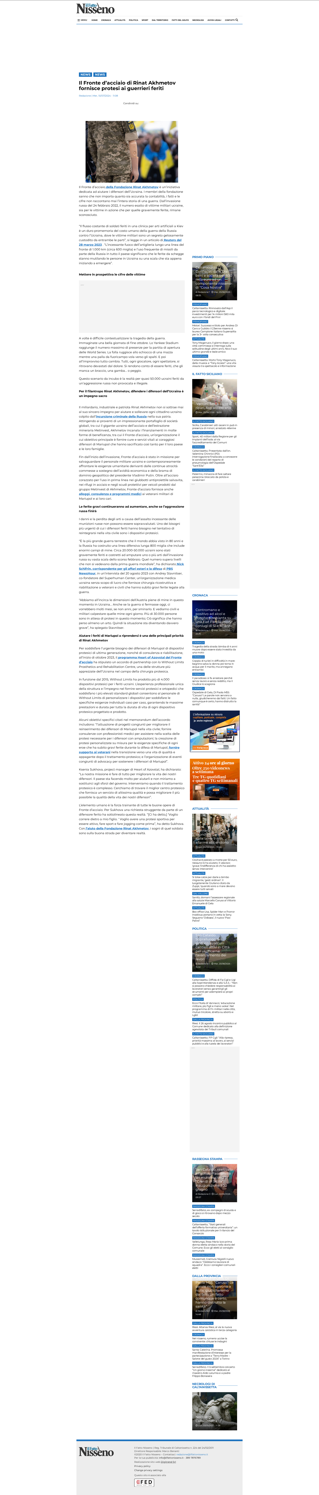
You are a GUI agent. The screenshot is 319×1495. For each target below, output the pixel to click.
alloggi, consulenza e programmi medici (110, 494)
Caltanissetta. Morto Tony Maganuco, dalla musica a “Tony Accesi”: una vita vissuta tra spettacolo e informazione (214, 363)
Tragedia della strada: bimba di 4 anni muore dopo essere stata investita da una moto (214, 649)
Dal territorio (160, 20)
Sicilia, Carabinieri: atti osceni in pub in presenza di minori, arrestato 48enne (214, 427)
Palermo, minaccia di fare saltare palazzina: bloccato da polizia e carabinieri (211, 477)
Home (95, 20)
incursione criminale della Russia (121, 416)
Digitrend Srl (168, 1461)
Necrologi (198, 20)
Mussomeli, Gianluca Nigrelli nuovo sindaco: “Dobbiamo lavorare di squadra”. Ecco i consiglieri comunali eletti (213, 1263)
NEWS (85, 74)
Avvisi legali (214, 20)
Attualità (119, 20)
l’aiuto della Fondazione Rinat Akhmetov (117, 828)
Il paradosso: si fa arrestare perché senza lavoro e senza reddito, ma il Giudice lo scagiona (212, 681)
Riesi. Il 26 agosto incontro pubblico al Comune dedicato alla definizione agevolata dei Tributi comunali (214, 1026)
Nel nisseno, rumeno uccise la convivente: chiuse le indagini (209, 1340)
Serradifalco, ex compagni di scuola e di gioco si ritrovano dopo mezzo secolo (214, 1213)
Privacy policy (142, 1466)
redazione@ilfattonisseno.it (192, 1454)
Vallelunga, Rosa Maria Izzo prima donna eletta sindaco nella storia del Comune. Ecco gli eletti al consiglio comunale (213, 1246)
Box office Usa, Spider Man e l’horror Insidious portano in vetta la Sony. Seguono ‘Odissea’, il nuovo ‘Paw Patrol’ (213, 916)
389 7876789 (193, 1457)
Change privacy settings (148, 1470)
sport (145, 20)
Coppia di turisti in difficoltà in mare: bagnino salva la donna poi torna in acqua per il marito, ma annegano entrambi (213, 665)
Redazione (85, 95)
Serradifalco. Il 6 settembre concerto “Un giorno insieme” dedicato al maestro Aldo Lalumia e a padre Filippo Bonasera (213, 1371)
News (100, 74)
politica (133, 20)
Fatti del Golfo (180, 20)
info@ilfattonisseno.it (171, 1457)
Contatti (230, 20)
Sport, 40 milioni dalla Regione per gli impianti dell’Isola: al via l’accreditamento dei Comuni (214, 439)
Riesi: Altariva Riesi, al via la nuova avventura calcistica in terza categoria (214, 1329)
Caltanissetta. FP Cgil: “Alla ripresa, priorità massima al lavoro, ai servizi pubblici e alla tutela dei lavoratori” (213, 1040)
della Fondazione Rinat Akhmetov (132, 187)
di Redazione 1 (203, 292)
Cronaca (106, 20)
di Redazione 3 (203, 1194)
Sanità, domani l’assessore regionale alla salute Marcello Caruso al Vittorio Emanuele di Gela (214, 900)
